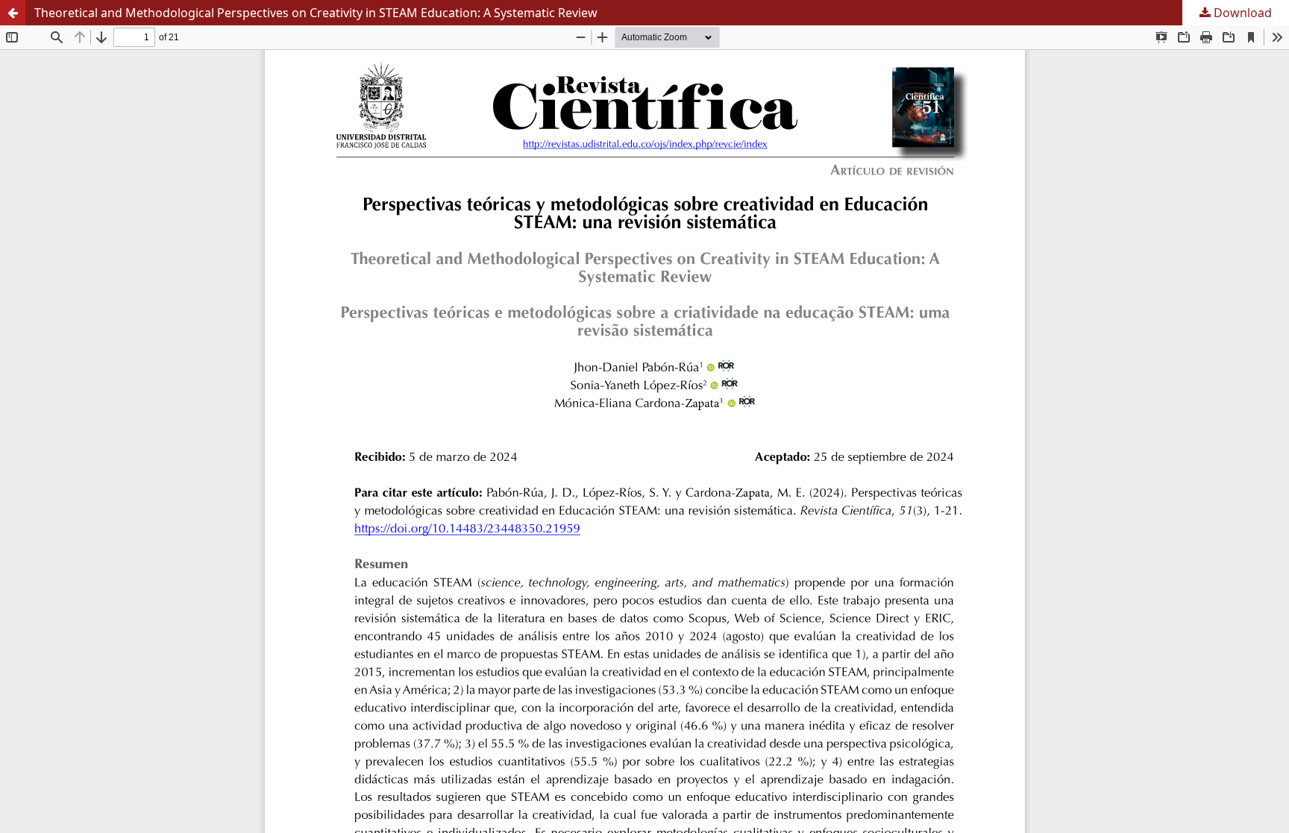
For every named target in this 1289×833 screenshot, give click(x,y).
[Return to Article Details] (12, 12)
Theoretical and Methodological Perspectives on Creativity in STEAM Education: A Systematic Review (316, 12)
